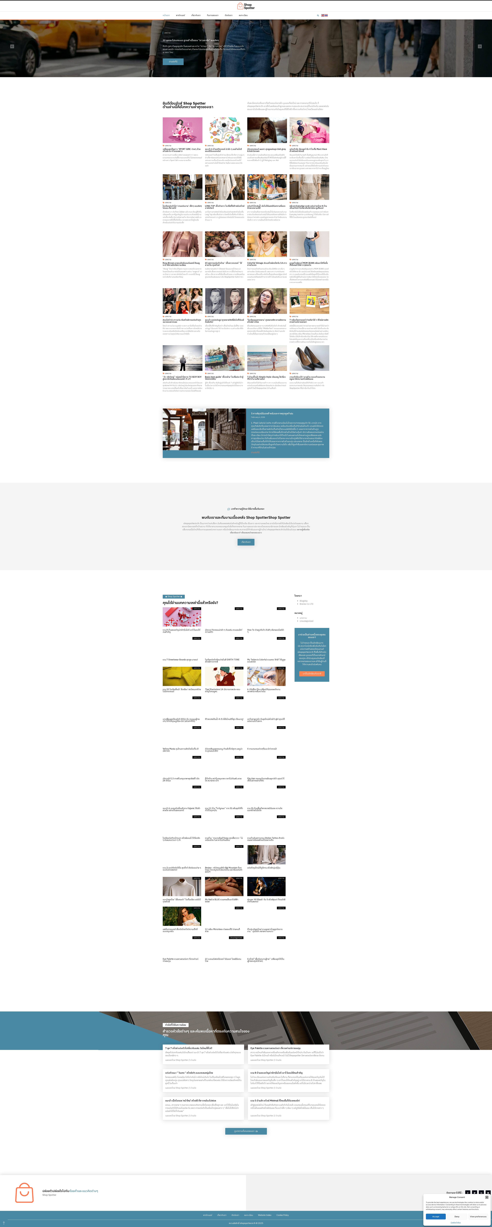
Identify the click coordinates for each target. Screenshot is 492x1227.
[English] (323, 15)
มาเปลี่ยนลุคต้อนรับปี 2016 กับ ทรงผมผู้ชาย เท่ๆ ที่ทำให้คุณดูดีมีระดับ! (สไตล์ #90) (181, 720)
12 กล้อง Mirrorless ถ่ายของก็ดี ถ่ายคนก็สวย (222, 930)
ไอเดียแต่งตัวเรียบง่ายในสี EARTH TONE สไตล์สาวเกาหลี (222, 661)
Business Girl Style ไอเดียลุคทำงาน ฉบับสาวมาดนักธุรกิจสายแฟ (194, 39)
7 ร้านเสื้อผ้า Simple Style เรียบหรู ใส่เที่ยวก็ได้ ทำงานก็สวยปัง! (266, 378)
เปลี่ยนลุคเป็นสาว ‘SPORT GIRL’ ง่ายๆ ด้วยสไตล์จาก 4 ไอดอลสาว (182, 150)
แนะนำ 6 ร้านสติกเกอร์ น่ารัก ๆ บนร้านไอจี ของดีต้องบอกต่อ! (223, 150)
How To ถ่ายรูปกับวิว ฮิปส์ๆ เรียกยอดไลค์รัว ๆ (265, 631)
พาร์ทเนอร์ (180, 15)
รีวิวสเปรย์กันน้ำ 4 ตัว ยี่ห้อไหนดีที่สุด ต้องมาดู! (224, 719)
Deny (457, 1216)
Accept (435, 1216)
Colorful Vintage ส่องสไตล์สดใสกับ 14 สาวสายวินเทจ (267, 264)
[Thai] (326, 15)
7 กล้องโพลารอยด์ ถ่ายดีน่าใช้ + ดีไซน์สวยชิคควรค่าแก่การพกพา (309, 321)
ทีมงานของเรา (212, 15)
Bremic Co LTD (306, 604)
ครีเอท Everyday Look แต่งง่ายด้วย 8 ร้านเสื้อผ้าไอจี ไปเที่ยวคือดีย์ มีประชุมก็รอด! (308, 207)
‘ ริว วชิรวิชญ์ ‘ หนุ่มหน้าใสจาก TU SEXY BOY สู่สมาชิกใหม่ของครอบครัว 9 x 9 (182, 378)
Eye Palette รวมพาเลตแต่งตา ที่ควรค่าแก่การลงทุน (180, 960)
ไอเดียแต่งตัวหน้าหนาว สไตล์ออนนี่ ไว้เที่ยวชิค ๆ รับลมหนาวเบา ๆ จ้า (181, 839)
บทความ (167, 31)
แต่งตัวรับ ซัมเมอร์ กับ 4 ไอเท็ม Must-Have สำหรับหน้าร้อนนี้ (308, 150)
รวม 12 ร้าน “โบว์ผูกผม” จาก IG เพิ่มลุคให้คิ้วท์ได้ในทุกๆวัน (224, 809)
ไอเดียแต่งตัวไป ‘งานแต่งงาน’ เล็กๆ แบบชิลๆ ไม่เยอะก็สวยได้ (182, 207)
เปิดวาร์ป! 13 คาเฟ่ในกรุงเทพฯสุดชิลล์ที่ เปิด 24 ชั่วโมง (181, 779)
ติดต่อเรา (228, 15)
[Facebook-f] (467, 1192)
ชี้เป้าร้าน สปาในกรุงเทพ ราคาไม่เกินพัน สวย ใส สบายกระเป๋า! (223, 779)
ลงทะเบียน (243, 15)
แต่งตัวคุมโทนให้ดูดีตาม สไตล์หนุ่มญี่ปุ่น (263, 868)
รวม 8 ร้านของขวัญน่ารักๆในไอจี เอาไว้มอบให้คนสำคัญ (181, 631)
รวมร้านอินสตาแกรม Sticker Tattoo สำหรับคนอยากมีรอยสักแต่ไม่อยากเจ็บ (265, 839)
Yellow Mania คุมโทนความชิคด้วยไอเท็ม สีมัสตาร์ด (180, 750)
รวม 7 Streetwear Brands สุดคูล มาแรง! (180, 659)
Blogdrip (304, 601)
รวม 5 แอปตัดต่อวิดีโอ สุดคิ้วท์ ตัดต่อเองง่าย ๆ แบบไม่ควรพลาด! (182, 869)
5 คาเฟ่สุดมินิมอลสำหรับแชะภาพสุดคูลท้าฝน (272, 414)
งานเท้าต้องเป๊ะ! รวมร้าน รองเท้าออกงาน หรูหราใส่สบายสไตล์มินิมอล (307, 378)
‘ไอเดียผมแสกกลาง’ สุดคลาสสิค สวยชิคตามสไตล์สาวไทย (266, 321)
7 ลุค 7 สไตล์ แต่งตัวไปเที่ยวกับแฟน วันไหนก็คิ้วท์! (188, 1048)
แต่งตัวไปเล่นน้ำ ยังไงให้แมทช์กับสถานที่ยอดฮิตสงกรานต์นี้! (266, 207)
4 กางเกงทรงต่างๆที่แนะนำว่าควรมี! (262, 749)
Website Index (264, 1215)
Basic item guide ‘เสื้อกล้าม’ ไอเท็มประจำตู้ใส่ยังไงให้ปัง (224, 378)
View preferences (478, 1216)
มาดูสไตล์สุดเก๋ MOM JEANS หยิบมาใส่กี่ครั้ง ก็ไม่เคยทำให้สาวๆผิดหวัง (309, 264)
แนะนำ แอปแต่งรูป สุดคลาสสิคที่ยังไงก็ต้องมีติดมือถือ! (224, 321)
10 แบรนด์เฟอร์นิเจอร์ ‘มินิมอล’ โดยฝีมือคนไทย (223, 960)
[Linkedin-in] (481, 1192)
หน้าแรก (166, 15)
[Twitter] (474, 1192)
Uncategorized (306, 621)
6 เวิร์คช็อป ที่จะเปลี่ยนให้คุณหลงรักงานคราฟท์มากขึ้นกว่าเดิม (263, 690)
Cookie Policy (456, 1222)
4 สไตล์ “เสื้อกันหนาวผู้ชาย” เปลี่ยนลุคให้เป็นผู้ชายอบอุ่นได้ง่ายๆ (265, 960)
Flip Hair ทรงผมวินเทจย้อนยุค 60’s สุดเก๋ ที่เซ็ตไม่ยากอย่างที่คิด (265, 779)
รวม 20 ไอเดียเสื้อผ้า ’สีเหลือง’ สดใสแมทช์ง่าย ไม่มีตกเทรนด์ (182, 690)
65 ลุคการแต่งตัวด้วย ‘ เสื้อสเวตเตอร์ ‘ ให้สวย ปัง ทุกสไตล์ (223, 264)
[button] (487, 1197)
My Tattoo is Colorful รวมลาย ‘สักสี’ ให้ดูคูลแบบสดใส (266, 661)
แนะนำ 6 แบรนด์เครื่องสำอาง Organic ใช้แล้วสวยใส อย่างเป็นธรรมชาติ (181, 809)
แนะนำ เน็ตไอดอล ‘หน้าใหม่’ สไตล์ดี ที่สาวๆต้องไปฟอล (190, 1101)
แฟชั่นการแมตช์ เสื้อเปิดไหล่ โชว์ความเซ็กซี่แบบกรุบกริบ (180, 930)
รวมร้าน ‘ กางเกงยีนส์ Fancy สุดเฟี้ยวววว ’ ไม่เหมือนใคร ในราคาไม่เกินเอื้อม (224, 839)
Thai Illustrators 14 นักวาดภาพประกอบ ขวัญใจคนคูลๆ (222, 690)
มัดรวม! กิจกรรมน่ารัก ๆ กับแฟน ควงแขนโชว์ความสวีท (223, 631)
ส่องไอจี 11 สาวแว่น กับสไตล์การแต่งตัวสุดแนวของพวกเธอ (182, 321)
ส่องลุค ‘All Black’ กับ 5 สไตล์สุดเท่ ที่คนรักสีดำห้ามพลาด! (266, 900)
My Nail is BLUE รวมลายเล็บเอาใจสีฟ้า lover (221, 900)
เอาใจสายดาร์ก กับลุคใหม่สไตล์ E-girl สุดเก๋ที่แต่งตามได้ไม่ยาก (266, 720)
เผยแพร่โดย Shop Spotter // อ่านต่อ (180, 1060)
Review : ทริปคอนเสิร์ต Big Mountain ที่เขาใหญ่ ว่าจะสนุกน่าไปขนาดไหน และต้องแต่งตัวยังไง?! (223, 870)
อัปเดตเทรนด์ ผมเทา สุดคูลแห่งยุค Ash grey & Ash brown (266, 150)
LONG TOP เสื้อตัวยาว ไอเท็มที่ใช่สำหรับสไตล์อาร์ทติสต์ (224, 207)
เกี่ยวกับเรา (196, 15)
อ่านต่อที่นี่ (255, 452)
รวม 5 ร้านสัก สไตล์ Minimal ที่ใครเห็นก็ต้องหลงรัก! (275, 1101)
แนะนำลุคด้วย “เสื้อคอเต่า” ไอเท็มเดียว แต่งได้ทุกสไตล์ (182, 900)
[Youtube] (488, 1192)
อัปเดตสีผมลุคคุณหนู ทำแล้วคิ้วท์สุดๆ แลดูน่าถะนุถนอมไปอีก (223, 750)
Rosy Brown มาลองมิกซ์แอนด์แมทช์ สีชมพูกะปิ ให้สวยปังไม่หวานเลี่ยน (181, 264)
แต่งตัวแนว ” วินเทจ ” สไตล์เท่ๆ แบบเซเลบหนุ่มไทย (189, 1073)
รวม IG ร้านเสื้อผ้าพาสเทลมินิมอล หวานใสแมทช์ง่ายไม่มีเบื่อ (264, 809)
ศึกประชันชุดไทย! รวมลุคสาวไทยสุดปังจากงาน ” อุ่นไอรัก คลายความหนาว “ (265, 930)
